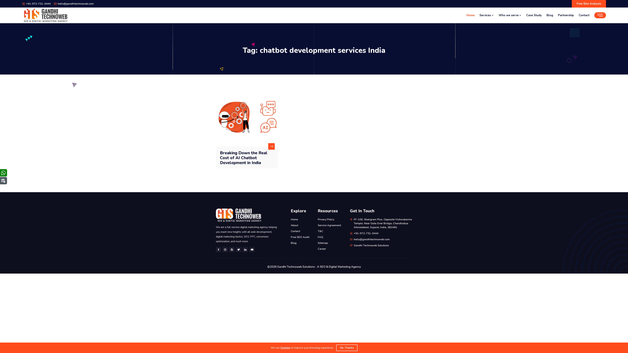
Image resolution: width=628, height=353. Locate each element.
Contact (584, 15)
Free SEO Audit (300, 237)
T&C (320, 231)
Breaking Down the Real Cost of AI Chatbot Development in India (243, 158)
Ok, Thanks (347, 348)
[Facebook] (218, 249)
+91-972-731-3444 (38, 4)
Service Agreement (329, 225)
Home (470, 15)
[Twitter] (238, 249)
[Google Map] (232, 249)
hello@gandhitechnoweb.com (76, 4)
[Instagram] (225, 249)
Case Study (534, 15)
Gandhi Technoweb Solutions (371, 245)
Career (322, 249)
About (294, 225)
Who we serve (509, 15)
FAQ (320, 237)
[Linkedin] (245, 249)
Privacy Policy (326, 219)
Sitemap (323, 243)
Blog (550, 15)
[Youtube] (252, 249)
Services (486, 15)
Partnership (566, 15)
